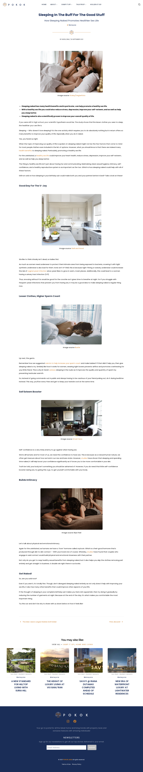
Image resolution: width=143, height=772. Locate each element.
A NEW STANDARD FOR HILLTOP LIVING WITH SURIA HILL (21, 686)
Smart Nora (77, 439)
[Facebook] (75, 721)
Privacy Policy (76, 764)
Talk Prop (14, 674)
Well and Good (77, 248)
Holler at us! (95, 4)
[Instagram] (68, 721)
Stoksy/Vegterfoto (77, 95)
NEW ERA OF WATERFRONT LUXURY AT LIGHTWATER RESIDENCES (122, 687)
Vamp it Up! (69, 644)
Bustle (77, 347)
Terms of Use (66, 764)
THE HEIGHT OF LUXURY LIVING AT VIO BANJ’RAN (54, 684)
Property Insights (25, 674)
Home (44, 4)
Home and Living (84, 644)
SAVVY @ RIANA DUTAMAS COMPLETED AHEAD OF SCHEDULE (88, 687)
